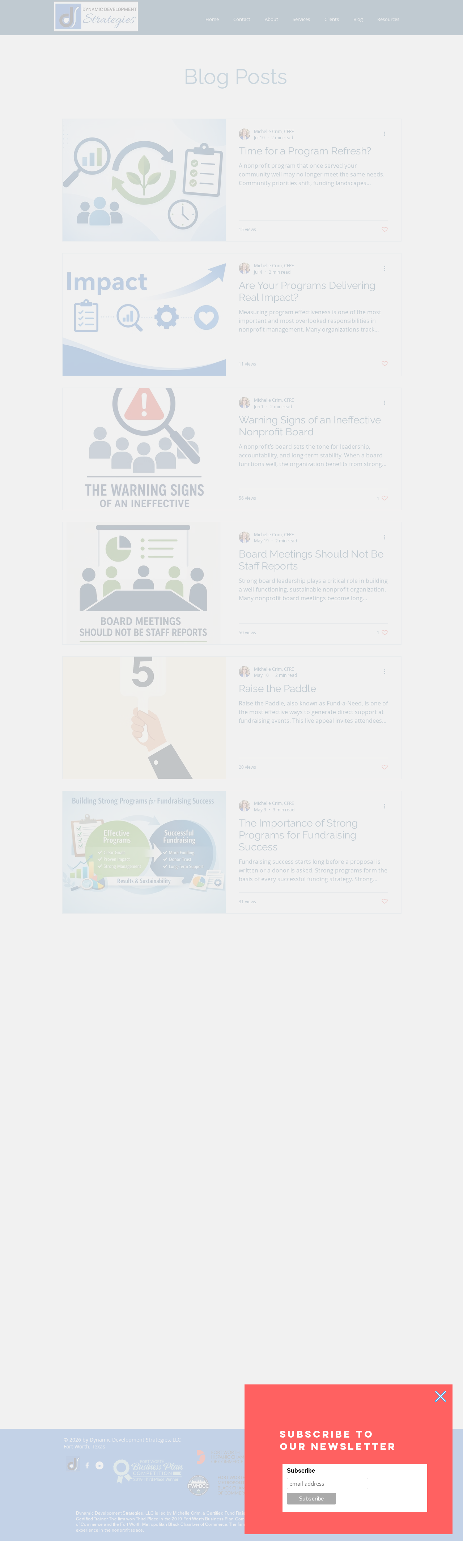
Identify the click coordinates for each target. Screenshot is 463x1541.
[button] (440, 1396)
